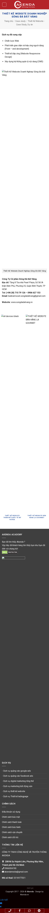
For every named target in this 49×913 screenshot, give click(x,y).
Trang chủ (8, 21)
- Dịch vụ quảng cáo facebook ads (17, 776)
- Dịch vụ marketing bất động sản (17, 786)
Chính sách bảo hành (11, 827)
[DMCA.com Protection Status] (10, 552)
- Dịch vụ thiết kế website (13, 791)
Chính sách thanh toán (12, 822)
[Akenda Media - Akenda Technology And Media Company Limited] (24, 5)
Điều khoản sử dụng (11, 812)
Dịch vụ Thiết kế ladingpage (15, 796)
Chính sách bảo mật (11, 817)
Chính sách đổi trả (10, 837)
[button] (4, 5)
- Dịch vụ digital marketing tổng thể (18, 781)
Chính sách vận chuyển (12, 832)
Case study (20, 21)
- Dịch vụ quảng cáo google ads (16, 771)
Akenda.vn (24, 895)
